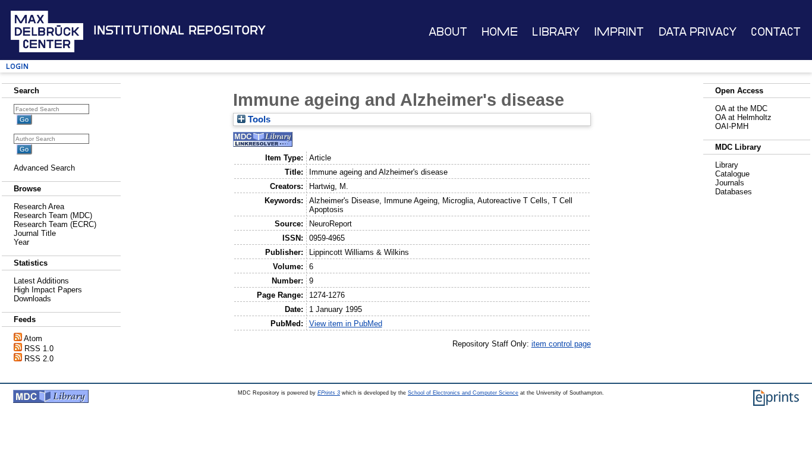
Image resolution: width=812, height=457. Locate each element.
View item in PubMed (345, 323)
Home (499, 31)
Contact (776, 31)
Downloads (32, 298)
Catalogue (732, 173)
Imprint (619, 31)
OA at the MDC (741, 108)
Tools (258, 119)
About (448, 31)
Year (21, 242)
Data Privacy (698, 31)
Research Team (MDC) (53, 215)
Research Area (39, 206)
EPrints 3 (328, 393)
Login (17, 66)
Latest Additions (41, 280)
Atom (33, 338)
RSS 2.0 (38, 358)
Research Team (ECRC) (55, 224)
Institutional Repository (179, 30)
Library (556, 31)
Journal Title (35, 233)
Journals (729, 182)
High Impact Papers (48, 289)
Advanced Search (44, 167)
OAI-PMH (731, 126)
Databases (733, 191)
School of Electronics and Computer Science (463, 393)
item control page (561, 343)
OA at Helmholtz (743, 117)
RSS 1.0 (38, 348)
